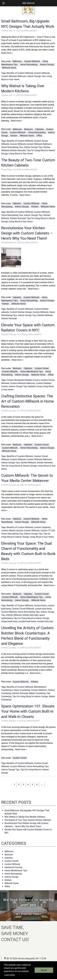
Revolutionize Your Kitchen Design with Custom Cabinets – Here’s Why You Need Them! (26, 233)
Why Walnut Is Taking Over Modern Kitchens (25, 817)
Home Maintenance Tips (31, 371)
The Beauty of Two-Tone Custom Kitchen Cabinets (28, 820)
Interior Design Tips (36, 76)
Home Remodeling (28, 64)
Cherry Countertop (22, 690)
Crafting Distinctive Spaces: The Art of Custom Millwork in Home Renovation (27, 401)
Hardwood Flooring (13, 867)
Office (39, 135)
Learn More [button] (9, 975)
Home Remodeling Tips (12, 147)
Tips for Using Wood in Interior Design (19, 465)
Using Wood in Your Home (21, 153)
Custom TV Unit (47, 530)
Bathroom (17, 61)
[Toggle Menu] (3, 3)
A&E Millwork (28, 3)
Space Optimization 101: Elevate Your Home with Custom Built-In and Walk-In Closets (27, 711)
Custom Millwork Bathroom (13, 76)
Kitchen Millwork (45, 315)
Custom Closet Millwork (23, 608)
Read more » (7, 53)
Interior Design (47, 64)
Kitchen (13, 135)
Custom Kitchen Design (21, 312)
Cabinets (39, 129)
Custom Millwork (32, 61)
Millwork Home (9, 67)
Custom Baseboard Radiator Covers (23, 380)
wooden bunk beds (27, 621)
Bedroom (28, 129)
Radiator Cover (35, 386)
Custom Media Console (12, 530)
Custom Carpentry (42, 527)
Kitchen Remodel (18, 150)
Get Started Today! (28, 914)
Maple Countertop (37, 693)
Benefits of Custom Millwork (20, 73)
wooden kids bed (45, 621)
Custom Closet (42, 368)
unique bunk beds (9, 621)
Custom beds (40, 605)
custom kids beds (43, 608)
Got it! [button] (44, 970)
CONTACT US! (15, 939)
